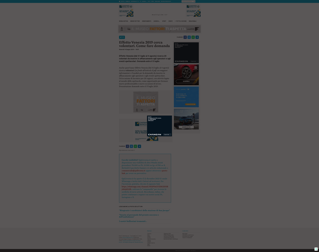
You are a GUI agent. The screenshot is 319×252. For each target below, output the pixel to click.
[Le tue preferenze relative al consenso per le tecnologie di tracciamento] (316, 249)
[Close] (172, 115)
